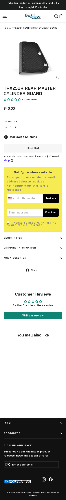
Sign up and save (18, 445)
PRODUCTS (12, 433)
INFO (7, 422)
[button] (12, 99)
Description (13, 238)
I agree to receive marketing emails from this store (31, 224)
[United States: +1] (11, 198)
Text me (51, 198)
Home (7, 28)
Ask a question (15, 258)
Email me (50, 212)
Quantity (10, 121)
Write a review (33, 315)
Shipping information (20, 248)
